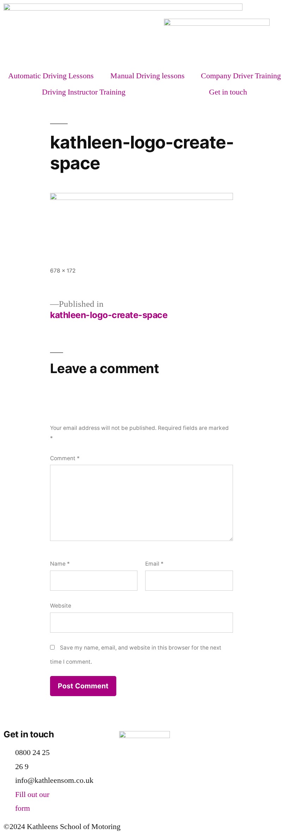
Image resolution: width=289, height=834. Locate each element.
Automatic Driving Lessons (51, 76)
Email (154, 563)
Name (60, 563)
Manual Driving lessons (147, 76)
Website (60, 605)
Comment (65, 458)
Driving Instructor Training (83, 92)
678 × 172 (63, 270)
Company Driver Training (241, 76)
